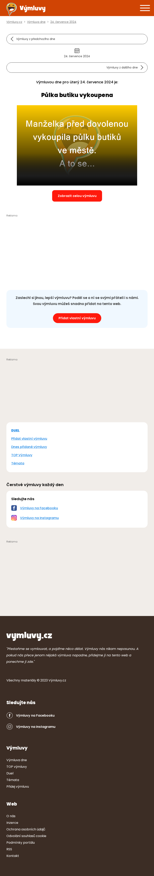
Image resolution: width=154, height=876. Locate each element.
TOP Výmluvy (21, 455)
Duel (9, 773)
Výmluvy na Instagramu (39, 518)
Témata (17, 463)
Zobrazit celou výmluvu (77, 196)
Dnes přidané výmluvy (29, 447)
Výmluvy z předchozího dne (35, 39)
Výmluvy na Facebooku (39, 508)
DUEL (15, 430)
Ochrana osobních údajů (25, 829)
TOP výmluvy (16, 766)
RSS (9, 849)
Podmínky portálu (20, 842)
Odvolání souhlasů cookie (26, 836)
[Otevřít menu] (145, 8)
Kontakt (12, 856)
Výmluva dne (16, 760)
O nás (10, 816)
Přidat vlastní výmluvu (77, 318)
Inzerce (12, 822)
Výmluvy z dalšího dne (122, 67)
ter (28, 680)
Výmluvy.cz (57, 680)
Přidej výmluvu (17, 786)
